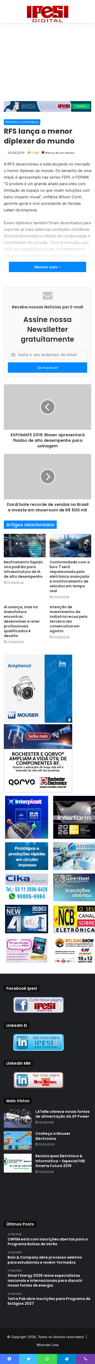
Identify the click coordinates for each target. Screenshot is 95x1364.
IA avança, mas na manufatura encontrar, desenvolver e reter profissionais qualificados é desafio (22, 621)
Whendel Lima (47, 1345)
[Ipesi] (47, 13)
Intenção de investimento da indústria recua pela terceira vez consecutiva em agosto (68, 618)
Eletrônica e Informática (22, 122)
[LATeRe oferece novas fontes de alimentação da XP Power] (18, 1118)
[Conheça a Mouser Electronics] (18, 1140)
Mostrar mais (46, 267)
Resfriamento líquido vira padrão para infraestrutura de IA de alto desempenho (23, 569)
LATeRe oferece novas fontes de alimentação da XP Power (62, 1114)
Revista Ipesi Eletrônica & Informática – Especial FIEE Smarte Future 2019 (60, 1160)
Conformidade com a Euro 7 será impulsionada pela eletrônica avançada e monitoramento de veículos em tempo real (70, 576)
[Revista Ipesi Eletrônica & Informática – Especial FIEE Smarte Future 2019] (18, 1163)
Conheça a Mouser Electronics (52, 1136)
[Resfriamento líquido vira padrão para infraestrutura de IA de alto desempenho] (25, 545)
